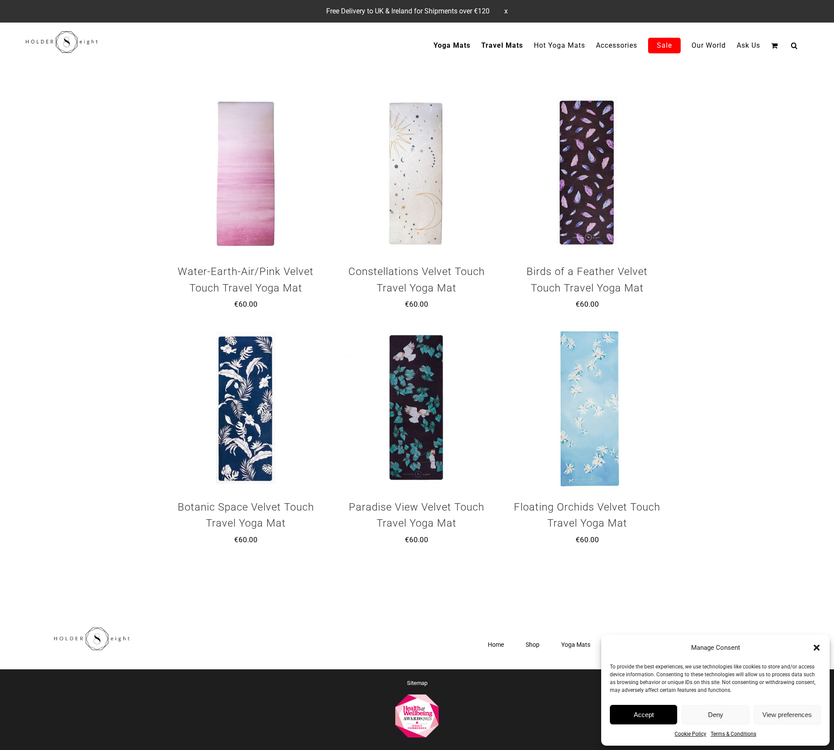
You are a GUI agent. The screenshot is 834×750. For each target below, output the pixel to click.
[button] (816, 647)
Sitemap (417, 683)
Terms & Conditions (733, 734)
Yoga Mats (575, 644)
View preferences (787, 714)
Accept (644, 714)
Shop (532, 644)
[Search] (794, 45)
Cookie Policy (690, 734)
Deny (715, 714)
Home (496, 644)
